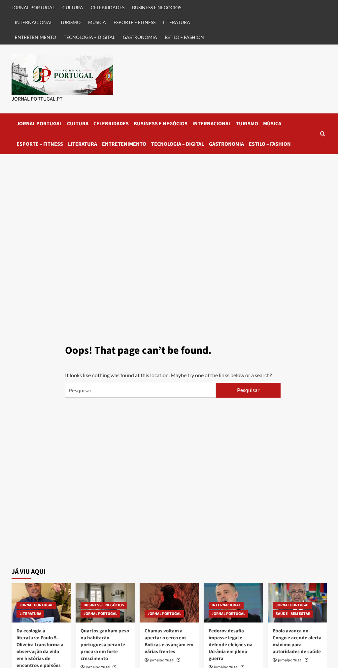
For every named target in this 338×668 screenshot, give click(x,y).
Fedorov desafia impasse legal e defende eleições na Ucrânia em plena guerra (231, 644)
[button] (323, 133)
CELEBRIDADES (107, 7)
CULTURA (72, 7)
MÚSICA (97, 22)
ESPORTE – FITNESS (134, 22)
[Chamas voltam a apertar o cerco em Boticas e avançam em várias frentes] (169, 602)
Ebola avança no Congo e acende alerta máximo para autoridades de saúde (297, 641)
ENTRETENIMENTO (35, 37)
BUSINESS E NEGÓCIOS (156, 7)
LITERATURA (176, 22)
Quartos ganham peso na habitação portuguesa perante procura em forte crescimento (105, 644)
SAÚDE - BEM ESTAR (293, 614)
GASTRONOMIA (140, 37)
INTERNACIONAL (33, 22)
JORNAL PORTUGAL (33, 7)
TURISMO (70, 22)
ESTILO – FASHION (184, 37)
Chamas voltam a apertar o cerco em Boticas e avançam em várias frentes (169, 641)
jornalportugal (162, 660)
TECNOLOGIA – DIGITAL (89, 37)
